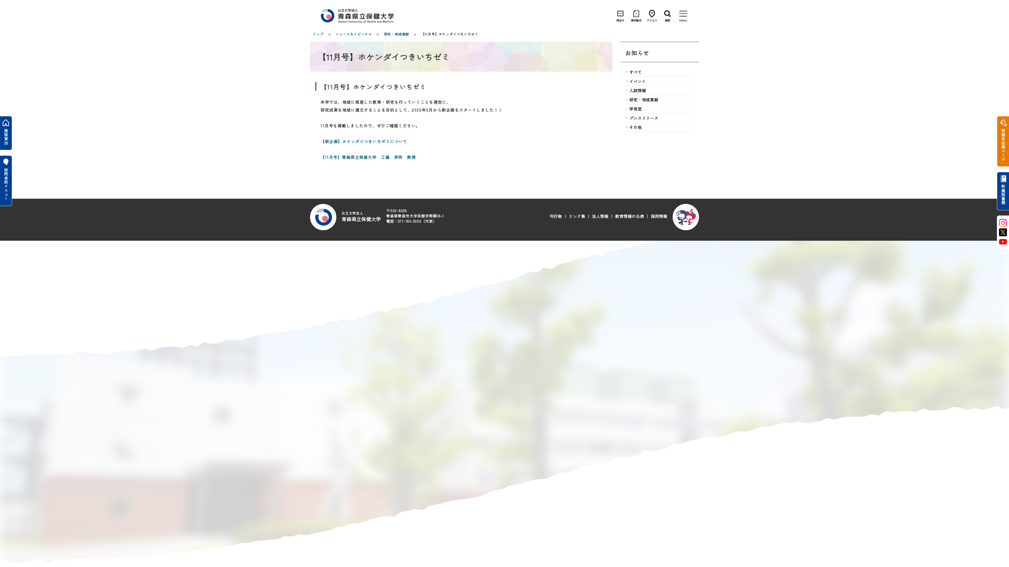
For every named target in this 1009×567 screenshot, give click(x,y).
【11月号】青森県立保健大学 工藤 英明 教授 (368, 157)
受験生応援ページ (1003, 144)
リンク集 (577, 216)
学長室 (635, 109)
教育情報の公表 (629, 216)
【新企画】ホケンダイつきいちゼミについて (364, 141)
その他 (635, 127)
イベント (637, 81)
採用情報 (659, 216)
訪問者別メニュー (6, 184)
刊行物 (556, 216)
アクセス (652, 20)
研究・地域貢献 (396, 34)
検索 (667, 20)
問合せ (620, 20)
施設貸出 (6, 136)
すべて (635, 72)
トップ (318, 34)
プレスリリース (643, 118)
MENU (683, 20)
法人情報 (600, 216)
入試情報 (637, 90)
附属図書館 (1003, 194)
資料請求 (636, 20)
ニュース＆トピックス (354, 34)
